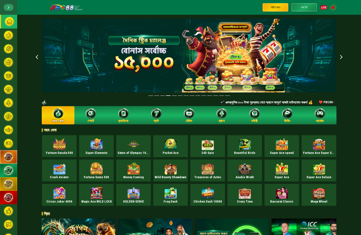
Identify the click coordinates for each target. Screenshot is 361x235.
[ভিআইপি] (8, 184)
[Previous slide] (37, 56)
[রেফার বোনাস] (8, 197)
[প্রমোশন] (8, 157)
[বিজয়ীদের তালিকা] (8, 170)
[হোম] (8, 22)
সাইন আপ (275, 7)
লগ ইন (304, 7)
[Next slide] (341, 56)
